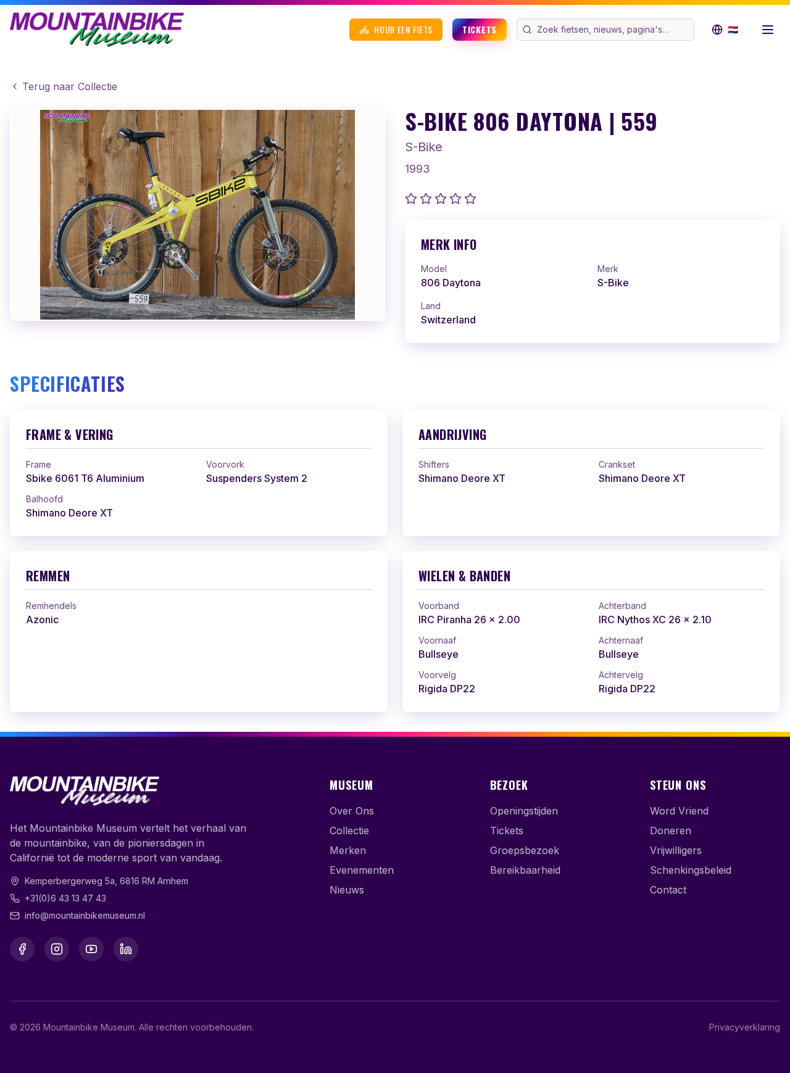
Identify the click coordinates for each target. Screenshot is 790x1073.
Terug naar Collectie (69, 86)
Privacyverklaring (744, 1027)
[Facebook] (22, 949)
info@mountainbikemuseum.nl (85, 915)
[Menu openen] (767, 29)
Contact (668, 890)
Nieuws (347, 890)
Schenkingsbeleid (690, 870)
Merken (348, 850)
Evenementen (362, 870)
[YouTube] (91, 949)
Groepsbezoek (524, 850)
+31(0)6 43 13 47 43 (65, 898)
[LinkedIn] (126, 949)
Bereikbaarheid (525, 870)
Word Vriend (679, 811)
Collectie (349, 830)
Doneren (670, 830)
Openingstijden (524, 811)
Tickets (479, 29)
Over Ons (352, 811)
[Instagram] (56, 949)
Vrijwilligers (676, 850)
